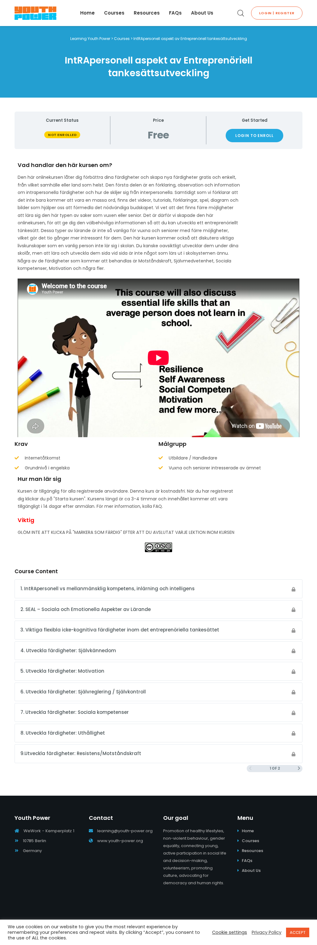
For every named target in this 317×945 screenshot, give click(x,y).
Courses (250, 841)
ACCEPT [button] (298, 932)
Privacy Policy (266, 932)
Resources (252, 851)
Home (248, 831)
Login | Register (276, 13)
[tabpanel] (158, 357)
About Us (251, 870)
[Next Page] (299, 768)
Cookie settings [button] (229, 932)
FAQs (247, 861)
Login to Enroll (254, 135)
